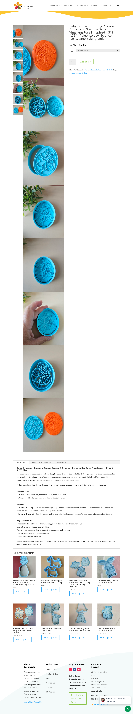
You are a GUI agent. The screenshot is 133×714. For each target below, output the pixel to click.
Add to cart (85, 61)
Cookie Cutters (52, 5)
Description (21, 462)
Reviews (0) (61, 462)
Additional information (41, 462)
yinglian (84, 73)
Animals (87, 70)
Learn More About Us (32, 702)
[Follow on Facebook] (74, 669)
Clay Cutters (67, 5)
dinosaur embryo (75, 73)
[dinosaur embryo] (43, 104)
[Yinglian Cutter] (43, 51)
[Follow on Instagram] (79, 669)
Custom (104, 5)
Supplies (94, 5)
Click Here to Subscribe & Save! (77, 698)
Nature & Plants (107, 70)
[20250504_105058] (43, 211)
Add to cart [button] (21, 591)
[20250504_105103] (43, 265)
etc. (111, 5)
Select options (50, 589)
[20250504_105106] (43, 318)
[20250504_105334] (43, 425)
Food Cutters (81, 5)
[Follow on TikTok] (70, 669)
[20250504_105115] (43, 371)
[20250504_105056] (43, 158)
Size (71, 51)
